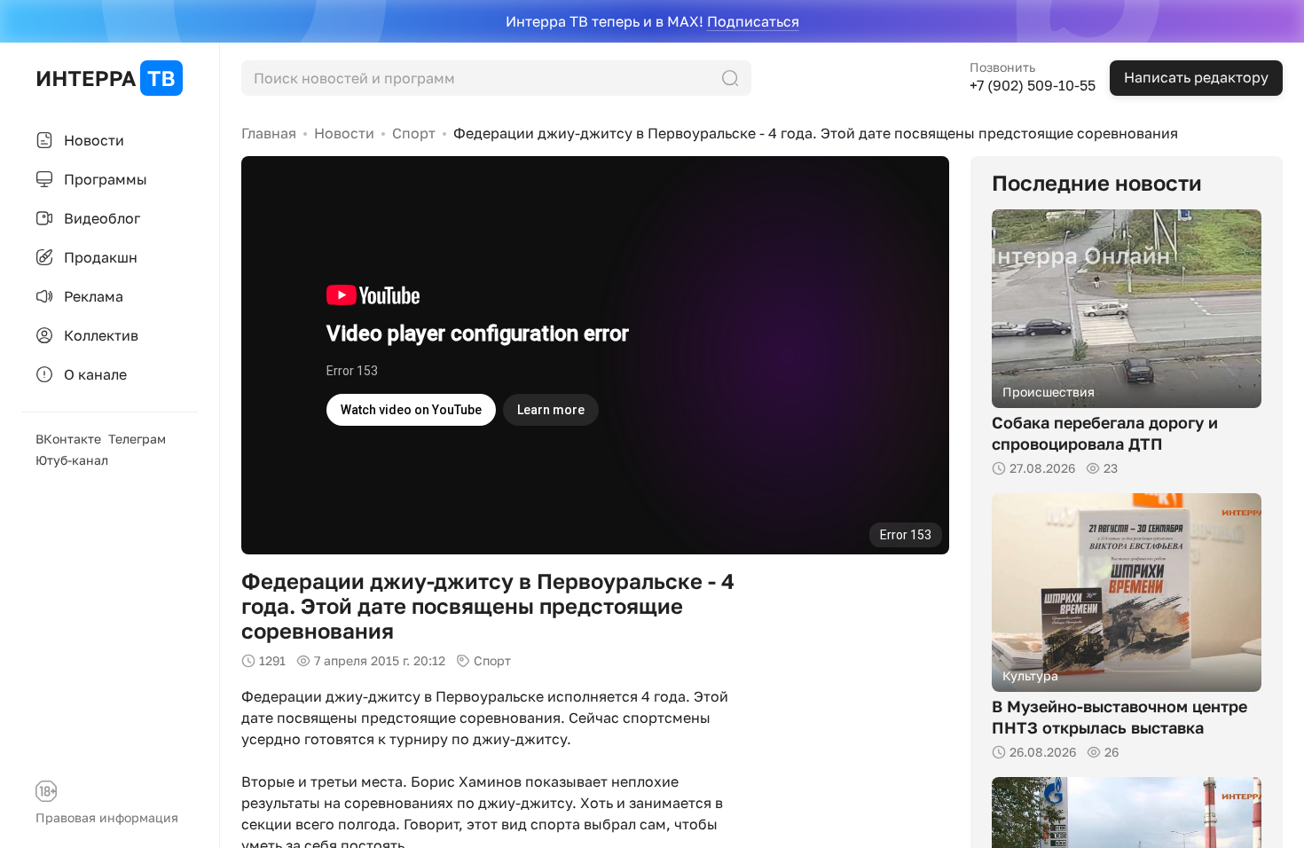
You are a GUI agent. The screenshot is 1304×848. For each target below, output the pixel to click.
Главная (268, 133)
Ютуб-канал (71, 459)
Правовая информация (106, 817)
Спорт (414, 133)
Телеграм (137, 438)
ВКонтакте (68, 438)
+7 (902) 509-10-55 (1033, 85)
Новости (344, 133)
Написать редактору (1196, 77)
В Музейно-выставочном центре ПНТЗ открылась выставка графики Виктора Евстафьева (1119, 727)
